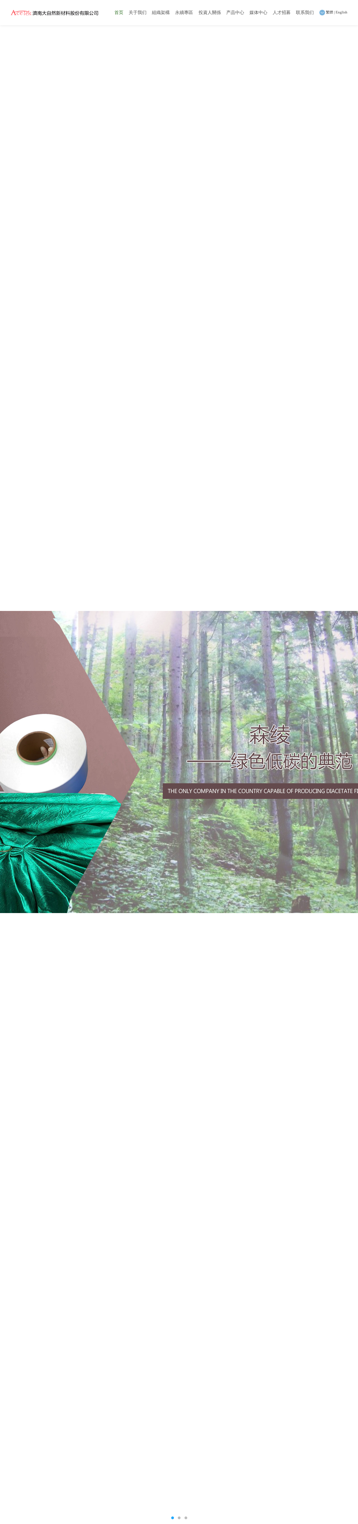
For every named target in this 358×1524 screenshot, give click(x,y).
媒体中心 (258, 12)
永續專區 (184, 12)
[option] (179, 762)
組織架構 (161, 12)
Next (348, 762)
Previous (10, 762)
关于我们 (138, 12)
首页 (118, 12)
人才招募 (282, 12)
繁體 (329, 12)
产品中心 (235, 12)
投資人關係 (210, 12)
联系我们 (305, 12)
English (341, 12)
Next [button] (5, 774)
